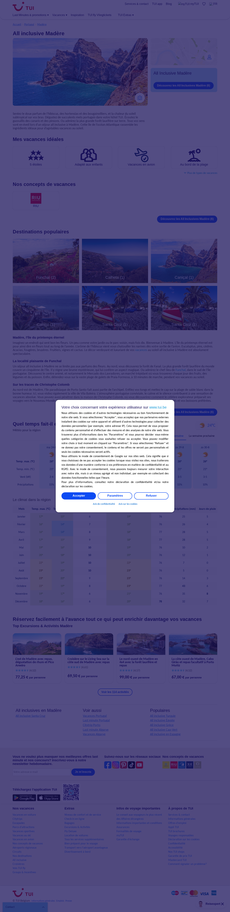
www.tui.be (158, 407)
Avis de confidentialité (104, 504)
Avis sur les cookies (128, 504)
